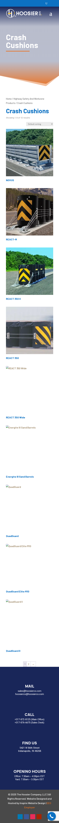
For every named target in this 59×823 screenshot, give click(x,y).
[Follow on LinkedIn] (20, 816)
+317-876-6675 (22, 722)
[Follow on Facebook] (26, 816)
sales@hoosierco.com (29, 691)
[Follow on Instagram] (32, 816)
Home (9, 98)
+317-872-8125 (22, 719)
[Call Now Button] (51, 816)
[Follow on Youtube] (39, 816)
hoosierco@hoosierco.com (29, 694)
